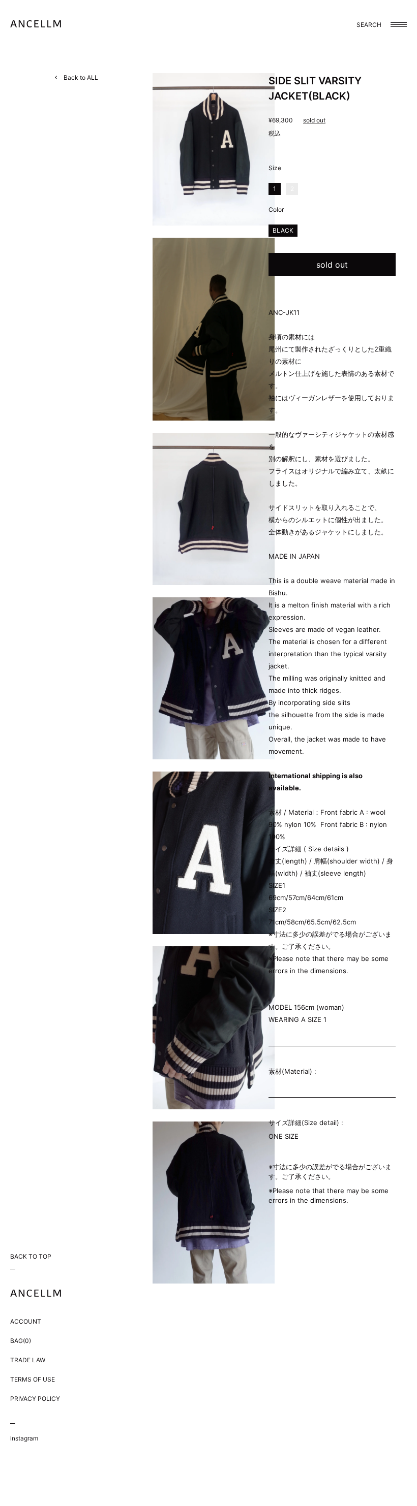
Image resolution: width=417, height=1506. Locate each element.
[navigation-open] (399, 24)
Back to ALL (81, 77)
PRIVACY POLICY (35, 1398)
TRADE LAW (27, 1360)
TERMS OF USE (32, 1379)
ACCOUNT (25, 1321)
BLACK (283, 230)
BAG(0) (20, 1340)
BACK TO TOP (30, 1256)
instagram (24, 1438)
